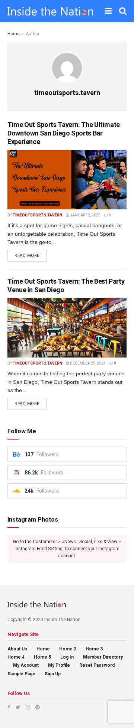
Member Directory (103, 657)
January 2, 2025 (84, 215)
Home (13, 33)
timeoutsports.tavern (37, 215)
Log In (67, 657)
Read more (27, 255)
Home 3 (94, 649)
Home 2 (67, 649)
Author (32, 33)
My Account (26, 665)
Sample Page (21, 673)
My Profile (59, 665)
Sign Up (53, 673)
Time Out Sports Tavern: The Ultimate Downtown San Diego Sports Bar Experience (63, 133)
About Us (17, 649)
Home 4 (16, 657)
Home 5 (42, 657)
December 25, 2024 (87, 363)
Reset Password (97, 665)
